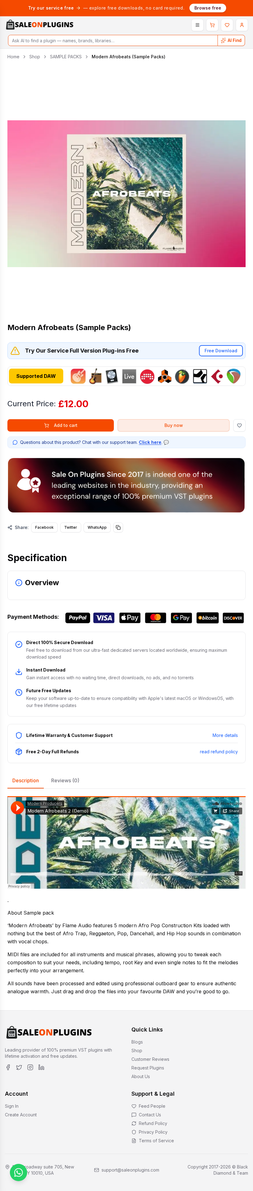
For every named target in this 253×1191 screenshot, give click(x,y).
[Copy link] (118, 527)
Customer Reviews (150, 1059)
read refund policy (219, 751)
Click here (150, 442)
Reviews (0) (65, 780)
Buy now (173, 425)
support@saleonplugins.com (130, 1169)
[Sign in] (242, 25)
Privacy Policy (153, 1132)
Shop (34, 56)
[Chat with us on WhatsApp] (18, 1172)
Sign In (12, 1106)
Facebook (44, 527)
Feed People (152, 1106)
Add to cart (65, 425)
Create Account (21, 1114)
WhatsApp (97, 527)
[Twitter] (19, 1067)
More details (225, 735)
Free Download (221, 350)
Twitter (70, 527)
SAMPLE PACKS (66, 56)
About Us (140, 1076)
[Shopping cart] (212, 25)
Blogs (137, 1041)
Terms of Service (156, 1140)
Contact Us (150, 1114)
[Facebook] (8, 1067)
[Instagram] (30, 1067)
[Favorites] (227, 25)
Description (25, 780)
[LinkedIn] (41, 1067)
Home (13, 56)
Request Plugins (147, 1067)
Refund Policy (153, 1123)
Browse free (207, 7)
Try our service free (51, 7)
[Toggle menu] (197, 25)
